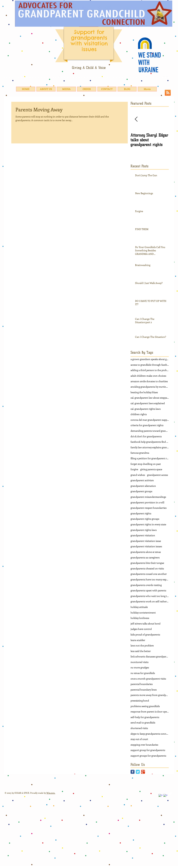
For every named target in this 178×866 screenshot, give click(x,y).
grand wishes (138, 474)
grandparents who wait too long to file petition (150, 596)
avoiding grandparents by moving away (150, 386)
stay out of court (139, 739)
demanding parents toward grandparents (150, 430)
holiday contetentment (143, 612)
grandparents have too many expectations (150, 579)
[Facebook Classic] (133, 772)
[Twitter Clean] (170, 794)
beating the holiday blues (144, 392)
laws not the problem (142, 645)
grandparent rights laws (144, 530)
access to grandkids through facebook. (150, 364)
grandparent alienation (143, 485)
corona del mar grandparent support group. (150, 419)
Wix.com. (50, 792)
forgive (134, 469)
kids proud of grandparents (145, 634)
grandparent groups (141, 491)
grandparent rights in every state (148, 524)
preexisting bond (140, 700)
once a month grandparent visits (148, 678)
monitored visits (139, 662)
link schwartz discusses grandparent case (150, 656)
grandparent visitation (143, 535)
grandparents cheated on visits (147, 568)
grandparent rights (141, 513)
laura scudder (138, 640)
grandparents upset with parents (148, 590)
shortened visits (139, 728)
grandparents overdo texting (146, 585)
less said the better (141, 651)
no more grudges (140, 667)
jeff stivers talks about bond (145, 623)
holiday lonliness (140, 618)
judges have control (141, 629)
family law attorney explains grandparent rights (150, 447)
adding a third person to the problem (150, 370)
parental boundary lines (144, 689)
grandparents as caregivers (145, 557)
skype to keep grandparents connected (150, 733)
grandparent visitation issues (146, 546)
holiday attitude (139, 607)
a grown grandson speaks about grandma (150, 359)
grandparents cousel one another (149, 573)
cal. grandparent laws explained (148, 403)
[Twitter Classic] (138, 772)
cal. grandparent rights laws (146, 408)
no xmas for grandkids (143, 673)
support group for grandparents (148, 750)
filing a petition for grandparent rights (150, 458)
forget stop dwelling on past (146, 464)
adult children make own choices (148, 375)
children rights (139, 414)
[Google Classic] (143, 772)
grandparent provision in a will (147, 502)
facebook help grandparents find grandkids (150, 441)
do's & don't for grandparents (146, 436)
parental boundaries (142, 684)
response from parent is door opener (150, 711)
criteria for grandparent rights (147, 425)
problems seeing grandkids (145, 706)
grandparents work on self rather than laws (150, 601)
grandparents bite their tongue (147, 562)
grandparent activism (142, 480)
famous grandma (140, 452)
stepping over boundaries (144, 744)
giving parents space (151, 469)
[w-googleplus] (165, 796)
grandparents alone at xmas (146, 552)
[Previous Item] (136, 119)
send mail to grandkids (143, 722)
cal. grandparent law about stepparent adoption (150, 397)
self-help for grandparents (145, 717)
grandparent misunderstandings (148, 496)
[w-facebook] (161, 796)
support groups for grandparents (148, 755)
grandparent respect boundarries (149, 507)
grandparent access (157, 474)
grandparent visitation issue (146, 541)
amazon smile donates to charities (149, 381)
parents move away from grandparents (150, 695)
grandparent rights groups (145, 518)
